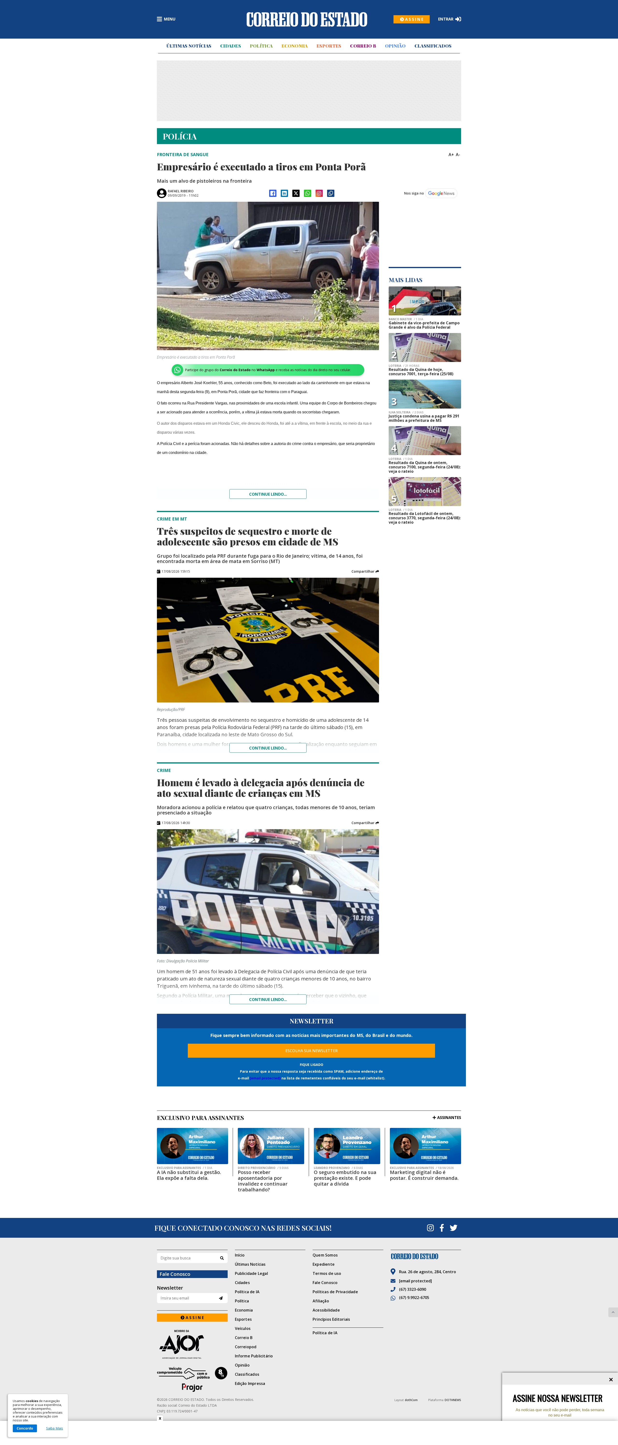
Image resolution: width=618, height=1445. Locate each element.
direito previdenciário (263, 1168)
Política (261, 46)
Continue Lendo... (268, 748)
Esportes (328, 46)
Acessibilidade (326, 1310)
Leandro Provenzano (338, 1168)
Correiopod (246, 1347)
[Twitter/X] (296, 193)
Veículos (243, 1328)
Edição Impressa (250, 1383)
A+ (451, 154)
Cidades (230, 46)
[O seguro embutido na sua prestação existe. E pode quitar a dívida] (347, 1146)
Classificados (433, 46)
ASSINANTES (449, 1117)
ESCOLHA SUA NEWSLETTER (311, 1050)
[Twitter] (453, 1228)
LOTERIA (404, 365)
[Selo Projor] (192, 1379)
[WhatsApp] (307, 193)
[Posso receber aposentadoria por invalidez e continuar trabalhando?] (271, 1146)
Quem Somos (325, 1255)
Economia (294, 46)
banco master (406, 319)
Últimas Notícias (188, 46)
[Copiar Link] (331, 193)
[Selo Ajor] (192, 1344)
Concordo (25, 1428)
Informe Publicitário (254, 1356)
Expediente (324, 1264)
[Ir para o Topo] (613, 1312)
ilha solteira (406, 412)
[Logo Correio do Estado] (307, 19)
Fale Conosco (325, 1282)
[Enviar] (221, 1298)
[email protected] (265, 1078)
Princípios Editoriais (331, 1319)
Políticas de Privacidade (335, 1292)
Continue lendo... (268, 494)
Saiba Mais (54, 1428)
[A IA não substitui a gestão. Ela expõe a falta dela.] (192, 1146)
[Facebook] (273, 193)
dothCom (411, 1400)
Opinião (395, 46)
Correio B (363, 46)
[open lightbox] (268, 276)
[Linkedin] (284, 193)
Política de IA (247, 1292)
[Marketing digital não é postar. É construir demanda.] (425, 1146)
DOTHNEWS (453, 1400)
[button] (365, 571)
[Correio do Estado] (426, 1256)
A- (458, 154)
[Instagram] (319, 193)
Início (240, 1255)
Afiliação (321, 1301)
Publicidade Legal (251, 1273)
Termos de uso (327, 1273)
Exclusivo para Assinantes (184, 1168)
